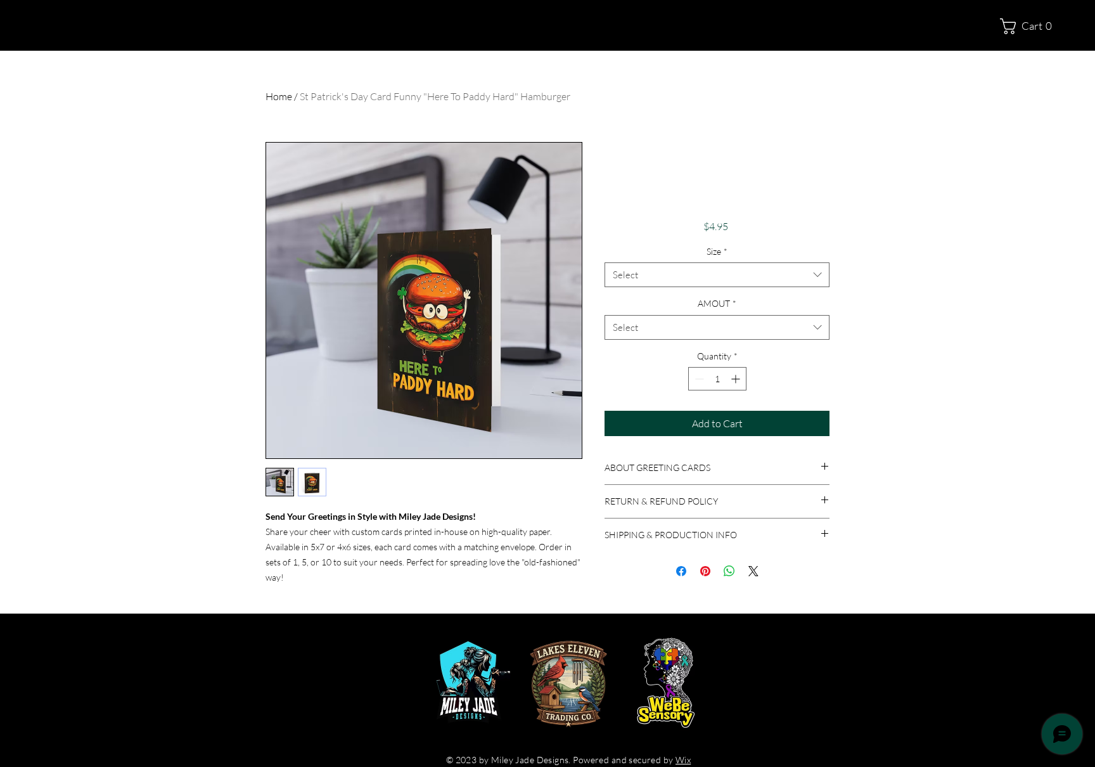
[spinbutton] (717, 379)
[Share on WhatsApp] (729, 571)
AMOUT (717, 303)
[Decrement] (698, 379)
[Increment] (737, 379)
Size (717, 251)
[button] (1031, 26)
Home (279, 96)
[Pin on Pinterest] (705, 571)
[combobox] (717, 274)
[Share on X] (753, 571)
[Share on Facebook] (681, 571)
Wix (683, 759)
